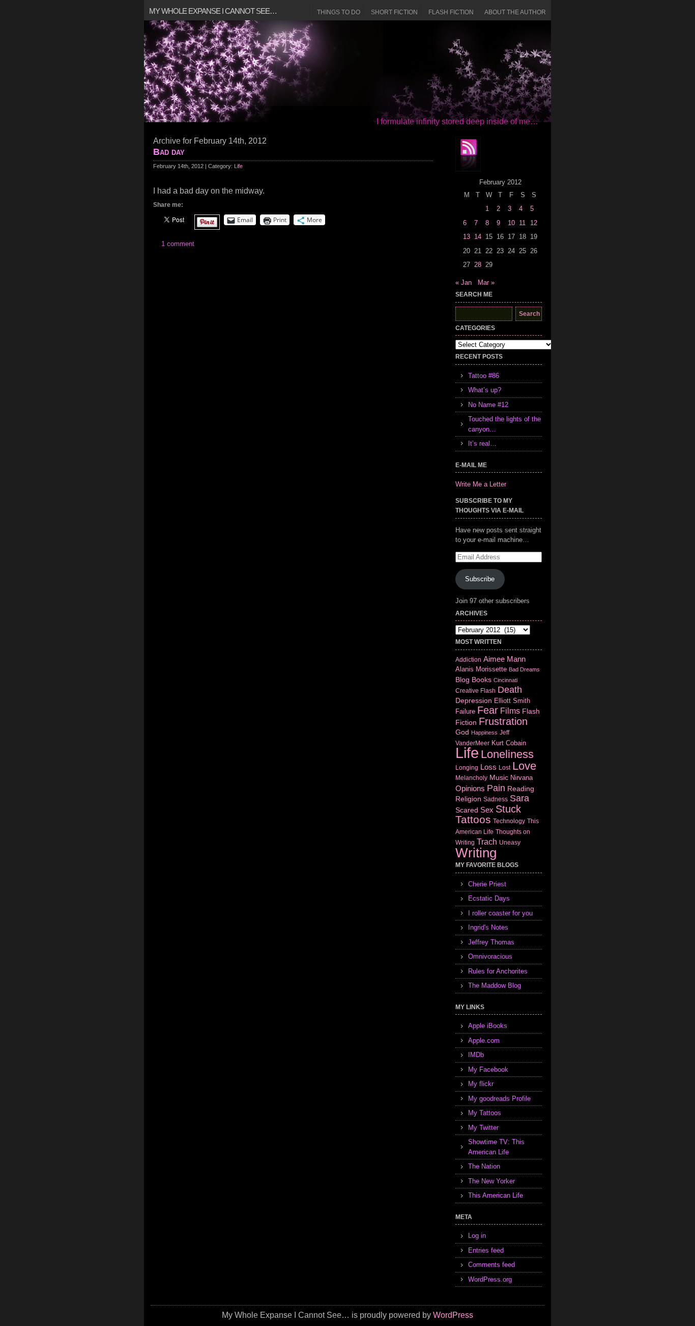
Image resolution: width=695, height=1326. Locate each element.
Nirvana (521, 777)
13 (466, 236)
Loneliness (507, 754)
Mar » (486, 282)
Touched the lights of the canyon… (504, 424)
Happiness (484, 732)
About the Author (515, 12)
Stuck (508, 809)
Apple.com (484, 1040)
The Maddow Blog (494, 985)
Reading (520, 788)
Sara (519, 798)
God (462, 732)
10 (511, 223)
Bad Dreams (524, 669)
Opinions (470, 788)
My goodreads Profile (499, 1098)
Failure (465, 711)
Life (238, 166)
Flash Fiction (451, 12)
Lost (504, 767)
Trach (487, 841)
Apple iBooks (487, 1026)
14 (477, 236)
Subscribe (480, 579)
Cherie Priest (487, 884)
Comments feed (491, 1264)
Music (498, 777)
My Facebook (488, 1069)
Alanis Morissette (481, 669)
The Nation (484, 1166)
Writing (476, 852)
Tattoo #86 (483, 376)
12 (533, 223)
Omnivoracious (490, 956)
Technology (509, 821)
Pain (496, 788)
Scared (466, 810)
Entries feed (486, 1250)
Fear (487, 710)
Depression (473, 700)
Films (510, 711)
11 (522, 223)
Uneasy (509, 842)
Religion (468, 799)
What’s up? (484, 390)
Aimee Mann (504, 659)
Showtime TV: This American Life (496, 1147)
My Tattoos (484, 1113)
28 (477, 264)
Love (524, 766)
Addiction (468, 659)
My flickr (481, 1084)
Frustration (503, 721)
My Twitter (483, 1127)
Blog (462, 679)
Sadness (495, 799)
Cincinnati (505, 680)
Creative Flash (475, 690)
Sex (487, 809)
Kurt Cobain (508, 743)
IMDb (476, 1055)
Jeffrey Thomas (491, 942)
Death (510, 690)
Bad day (169, 152)
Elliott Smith (512, 701)
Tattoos (473, 820)
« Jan (463, 282)
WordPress (453, 1315)
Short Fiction (394, 12)
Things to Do (338, 12)
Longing (466, 767)
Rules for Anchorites (498, 971)
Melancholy (471, 777)
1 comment (177, 244)
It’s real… (482, 443)
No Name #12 (488, 405)
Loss (488, 767)
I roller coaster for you (500, 913)
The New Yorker (491, 1181)
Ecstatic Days (489, 898)
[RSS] (468, 154)
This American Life (495, 1195)
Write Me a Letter (480, 484)
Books (481, 679)
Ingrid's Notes (488, 927)
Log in (477, 1235)
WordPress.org (490, 1279)
